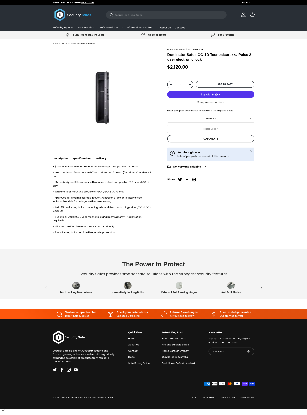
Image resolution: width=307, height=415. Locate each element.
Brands (245, 2)
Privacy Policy (209, 397)
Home (55, 43)
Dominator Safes (176, 49)
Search (195, 397)
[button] (252, 14)
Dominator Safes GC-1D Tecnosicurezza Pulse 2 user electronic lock (79, 43)
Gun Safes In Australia (175, 357)
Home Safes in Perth (174, 338)
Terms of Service (227, 397)
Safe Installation (109, 27)
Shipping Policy (247, 397)
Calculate (210, 138)
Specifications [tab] (81, 158)
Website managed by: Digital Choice (96, 397)
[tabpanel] (102, 199)
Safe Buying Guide (139, 363)
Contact (180, 27)
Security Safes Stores (69, 397)
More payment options (210, 102)
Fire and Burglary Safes (175, 344)
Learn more (87, 2)
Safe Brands (85, 27)
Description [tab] (60, 158)
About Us (165, 27)
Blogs (131, 357)
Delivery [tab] (101, 158)
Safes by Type (61, 27)
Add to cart (225, 84)
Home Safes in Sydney (175, 350)
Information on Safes (139, 27)
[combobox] (166, 15)
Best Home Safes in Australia (179, 363)
